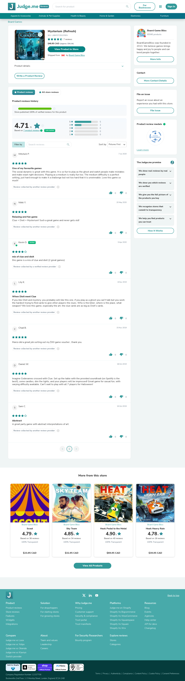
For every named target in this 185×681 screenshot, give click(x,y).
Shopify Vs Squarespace (122, 620)
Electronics (135, 15)
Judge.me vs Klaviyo (16, 652)
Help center (150, 620)
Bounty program (83, 640)
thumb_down (121, 193)
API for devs (151, 624)
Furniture (164, 15)
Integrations (12, 624)
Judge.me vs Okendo (16, 648)
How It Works (155, 230)
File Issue (155, 110)
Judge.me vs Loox (15, 640)
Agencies (149, 616)
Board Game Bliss (77, 55)
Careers (44, 648)
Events (148, 611)
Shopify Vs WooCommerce (123, 616)
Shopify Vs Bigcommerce (122, 611)
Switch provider (14, 656)
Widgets (10, 620)
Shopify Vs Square (119, 624)
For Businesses (145, 6)
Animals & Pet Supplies (49, 15)
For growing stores (50, 616)
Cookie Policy (154, 673)
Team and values (49, 640)
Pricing (78, 607)
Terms (97, 673)
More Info (155, 59)
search (127, 6)
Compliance (128, 673)
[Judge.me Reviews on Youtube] (96, 595)
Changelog (150, 628)
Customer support (84, 611)
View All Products (92, 565)
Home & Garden (107, 15)
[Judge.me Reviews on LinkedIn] (90, 595)
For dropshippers (49, 607)
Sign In (171, 6)
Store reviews (13, 611)
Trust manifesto (83, 624)
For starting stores (49, 611)
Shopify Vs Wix (118, 628)
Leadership (46, 644)
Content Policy (141, 673)
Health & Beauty (78, 15)
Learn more (143, 150)
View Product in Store (66, 49)
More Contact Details (155, 80)
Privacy (106, 673)
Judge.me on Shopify (120, 607)
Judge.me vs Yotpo (15, 644)
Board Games (15, 21)
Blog (147, 607)
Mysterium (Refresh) (62, 31)
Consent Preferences (170, 673)
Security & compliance (86, 616)
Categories (115, 644)
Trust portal (81, 620)
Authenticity (116, 673)
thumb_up (110, 193)
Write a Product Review (29, 76)
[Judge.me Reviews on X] (84, 595)
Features (10, 616)
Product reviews (14, 607)
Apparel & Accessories (21, 15)
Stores (113, 640)
